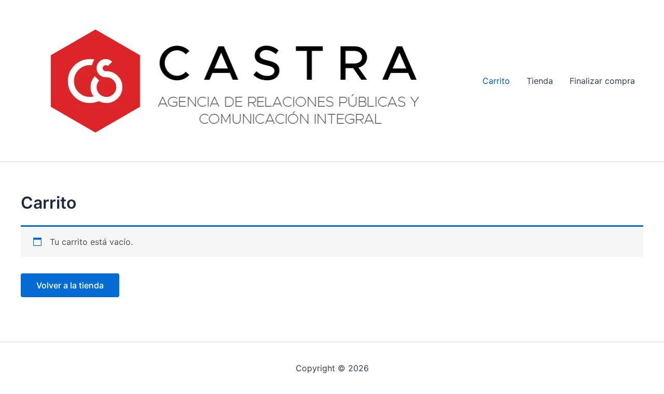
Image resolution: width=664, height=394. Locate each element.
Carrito (496, 81)
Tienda (540, 81)
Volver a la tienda (70, 285)
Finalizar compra (602, 81)
